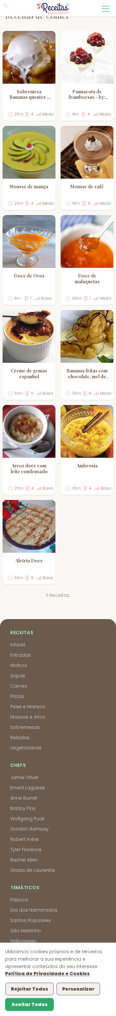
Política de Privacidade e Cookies (47, 973)
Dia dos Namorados (33, 910)
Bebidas (19, 737)
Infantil (17, 645)
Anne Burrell (23, 798)
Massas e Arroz (27, 717)
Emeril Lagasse (27, 788)
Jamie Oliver (24, 777)
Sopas (17, 676)
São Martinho (25, 930)
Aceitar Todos (29, 1004)
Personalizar (78, 989)
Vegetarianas (26, 748)
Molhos (18, 665)
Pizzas (17, 696)
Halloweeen (23, 941)
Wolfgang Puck (27, 818)
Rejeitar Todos (29, 989)
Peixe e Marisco (27, 706)
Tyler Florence (26, 849)
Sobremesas (25, 727)
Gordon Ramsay (29, 829)
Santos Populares (30, 920)
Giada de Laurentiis (32, 870)
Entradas (20, 655)
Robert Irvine (24, 839)
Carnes (18, 686)
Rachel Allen (24, 860)
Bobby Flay (23, 808)
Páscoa (19, 900)
